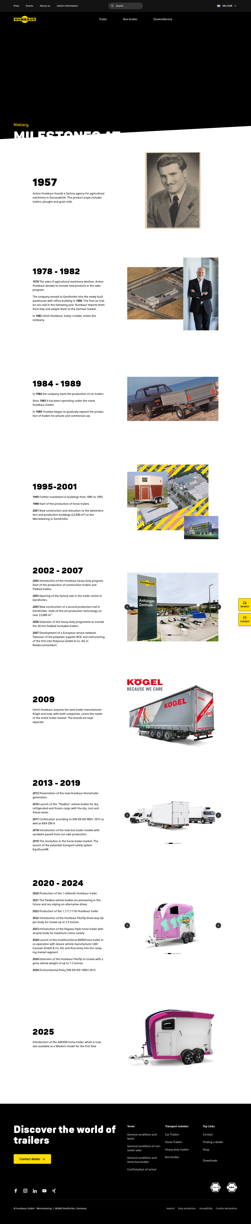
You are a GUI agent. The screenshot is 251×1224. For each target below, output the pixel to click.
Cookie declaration (226, 1208)
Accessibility (205, 1208)
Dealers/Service (163, 19)
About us (45, 5)
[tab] (166, 634)
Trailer (103, 19)
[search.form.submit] (112, 5)
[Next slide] (218, 607)
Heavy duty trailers (177, 1149)
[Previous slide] (127, 607)
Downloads (210, 1160)
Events (29, 5)
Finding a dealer (213, 1142)
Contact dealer (29, 1159)
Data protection (187, 1208)
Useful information (67, 5)
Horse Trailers (173, 1142)
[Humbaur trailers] (25, 19)
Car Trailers (172, 1134)
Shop (206, 1149)
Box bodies (130, 19)
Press (16, 5)
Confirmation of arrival (141, 1169)
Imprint (170, 1208)
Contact (208, 1134)
